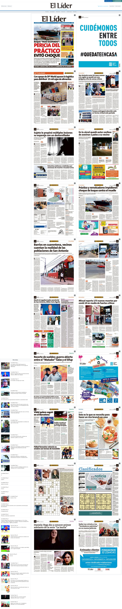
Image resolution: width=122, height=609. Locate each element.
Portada (47, 11)
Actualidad (52, 11)
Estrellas (75, 11)
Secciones (4, 6)
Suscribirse (112, 6)
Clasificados (69, 11)
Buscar (10, 6)
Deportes (58, 11)
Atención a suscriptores (103, 6)
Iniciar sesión (117, 6)
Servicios (63, 11)
